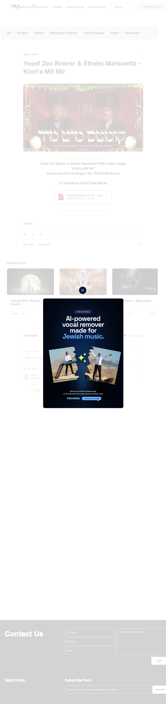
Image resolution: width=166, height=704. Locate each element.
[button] (82, 290)
